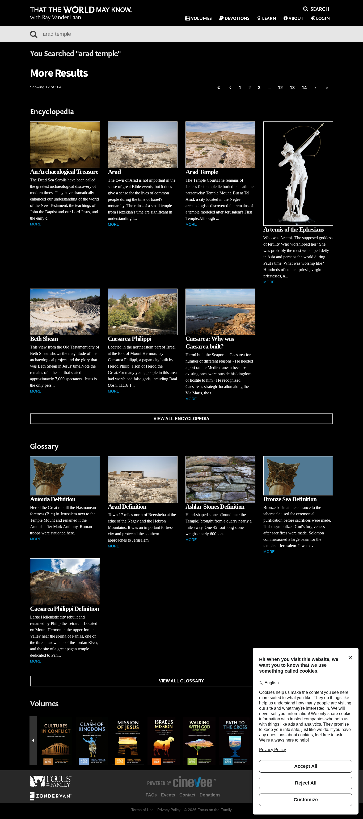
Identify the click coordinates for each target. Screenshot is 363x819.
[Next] (316, 88)
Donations (210, 795)
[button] (33, 740)
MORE (35, 224)
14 (304, 87)
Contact (187, 795)
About (296, 18)
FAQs (151, 795)
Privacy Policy (168, 810)
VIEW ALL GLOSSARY (181, 681)
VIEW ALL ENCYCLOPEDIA (181, 418)
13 (292, 87)
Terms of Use (142, 810)
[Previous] (219, 88)
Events (168, 795)
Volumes (201, 18)
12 (280, 87)
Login (323, 18)
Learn (269, 18)
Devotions (237, 18)
